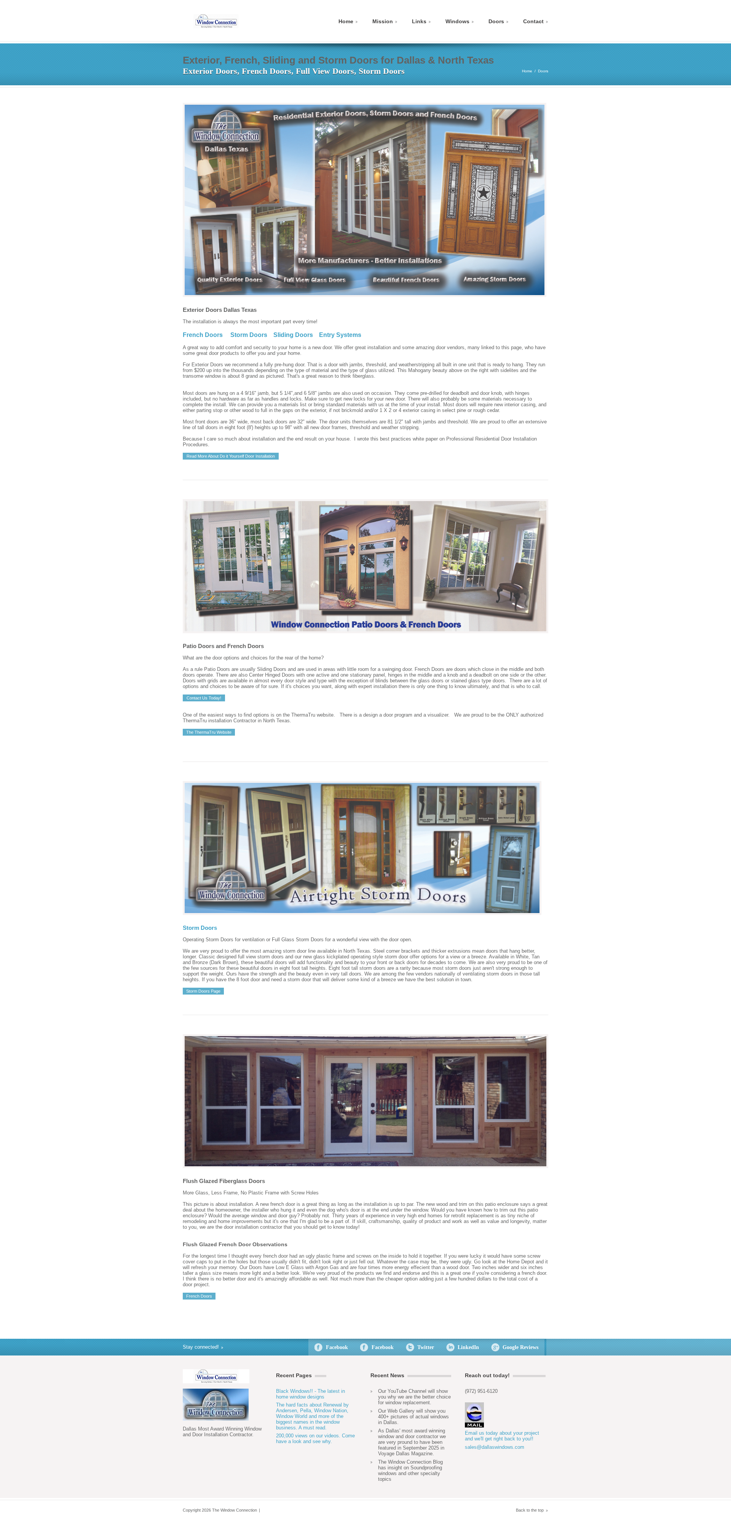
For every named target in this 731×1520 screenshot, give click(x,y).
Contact (533, 21)
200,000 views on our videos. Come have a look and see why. (315, 1438)
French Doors (203, 335)
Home (345, 21)
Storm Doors (248, 335)
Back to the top (530, 1510)
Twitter (425, 1347)
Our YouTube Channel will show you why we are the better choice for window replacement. (414, 1396)
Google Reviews (520, 1347)
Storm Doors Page (203, 991)
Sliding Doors (293, 335)
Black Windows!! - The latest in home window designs (310, 1394)
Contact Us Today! (204, 698)
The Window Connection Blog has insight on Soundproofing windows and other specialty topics (410, 1470)
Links (419, 21)
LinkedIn (468, 1347)
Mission (382, 21)
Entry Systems (340, 335)
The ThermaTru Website (208, 732)
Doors (496, 21)
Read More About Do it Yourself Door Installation (231, 456)
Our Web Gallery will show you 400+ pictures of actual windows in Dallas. (413, 1416)
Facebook (337, 1347)
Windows (457, 21)
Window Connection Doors (216, 21)
